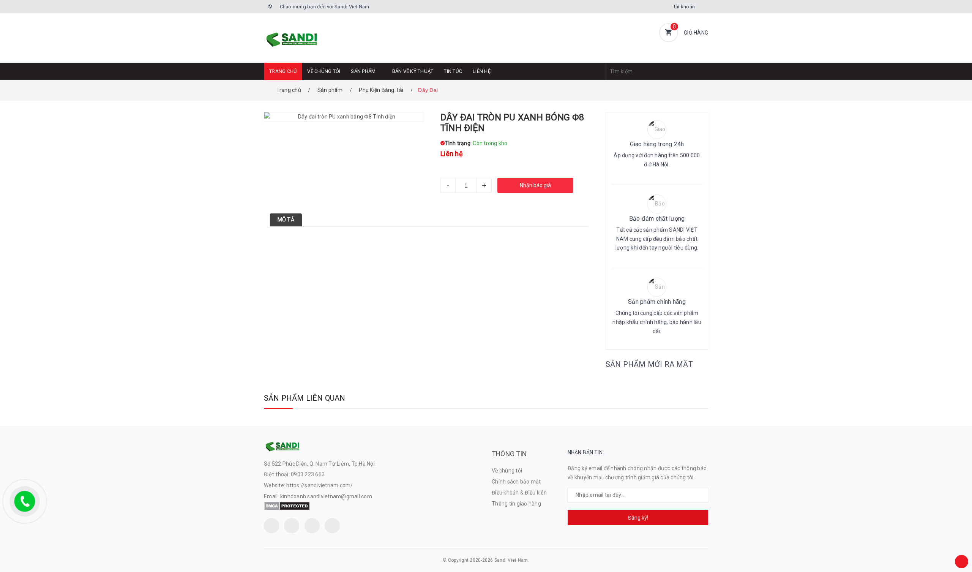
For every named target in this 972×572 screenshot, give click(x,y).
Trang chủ (283, 71)
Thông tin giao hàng (516, 504)
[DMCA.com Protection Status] (287, 505)
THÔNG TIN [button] (509, 454)
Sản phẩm (363, 71)
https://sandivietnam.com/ (319, 485)
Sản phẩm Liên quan (305, 398)
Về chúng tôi (323, 71)
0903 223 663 (308, 474)
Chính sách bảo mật (516, 482)
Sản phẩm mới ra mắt (649, 364)
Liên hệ (482, 71)
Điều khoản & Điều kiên (519, 493)
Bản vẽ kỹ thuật (413, 71)
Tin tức (453, 71)
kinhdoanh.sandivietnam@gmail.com (326, 496)
